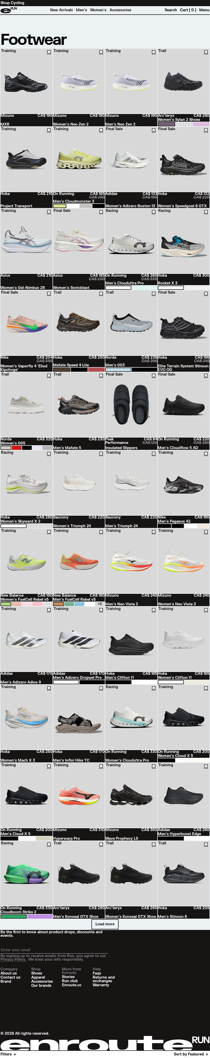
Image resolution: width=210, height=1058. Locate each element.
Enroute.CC (71, 985)
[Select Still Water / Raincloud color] (79, 604)
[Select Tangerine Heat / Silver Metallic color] (58, 604)
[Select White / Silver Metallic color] (47, 604)
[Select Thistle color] (37, 448)
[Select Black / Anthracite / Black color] (178, 526)
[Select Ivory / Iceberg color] (118, 288)
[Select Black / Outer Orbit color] (79, 370)
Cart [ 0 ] (188, 10)
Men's (81, 10)
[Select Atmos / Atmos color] (184, 124)
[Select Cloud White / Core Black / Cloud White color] (66, 682)
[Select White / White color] (73, 206)
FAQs (97, 973)
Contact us (10, 977)
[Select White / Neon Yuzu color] (14, 526)
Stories (68, 977)
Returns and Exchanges (104, 979)
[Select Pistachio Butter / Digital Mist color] (69, 604)
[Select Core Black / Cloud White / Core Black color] (92, 682)
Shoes (36, 973)
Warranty (101, 985)
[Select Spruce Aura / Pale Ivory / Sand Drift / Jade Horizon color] (203, 526)
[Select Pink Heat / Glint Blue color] (27, 604)
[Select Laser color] (17, 448)
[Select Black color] (144, 370)
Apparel (38, 977)
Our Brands (41, 986)
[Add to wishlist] (48, 52)
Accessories (120, 10)
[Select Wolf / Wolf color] (86, 206)
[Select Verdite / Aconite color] (14, 917)
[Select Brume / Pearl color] (44, 838)
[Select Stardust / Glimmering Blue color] (39, 526)
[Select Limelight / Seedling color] (59, 206)
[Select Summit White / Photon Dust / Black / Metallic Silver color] (190, 526)
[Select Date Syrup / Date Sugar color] (96, 370)
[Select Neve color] (6, 448)
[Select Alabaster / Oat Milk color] (196, 682)
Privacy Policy (13, 959)
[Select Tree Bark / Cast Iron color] (62, 370)
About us (9, 973)
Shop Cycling (12, 3)
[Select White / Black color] (171, 288)
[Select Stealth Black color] (27, 448)
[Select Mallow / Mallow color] (201, 124)
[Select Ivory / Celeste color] (144, 288)
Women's (98, 10)
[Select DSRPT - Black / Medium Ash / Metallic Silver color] (164, 526)
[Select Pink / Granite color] (37, 604)
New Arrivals (61, 10)
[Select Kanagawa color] (118, 370)
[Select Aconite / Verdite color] (39, 917)
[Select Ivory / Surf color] (201, 760)
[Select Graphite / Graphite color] (166, 124)
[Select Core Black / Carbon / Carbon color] (171, 838)
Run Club (70, 981)
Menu (204, 10)
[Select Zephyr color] (47, 448)
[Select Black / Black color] (98, 206)
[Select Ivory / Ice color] (184, 760)
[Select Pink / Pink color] (17, 604)
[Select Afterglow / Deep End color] (6, 604)
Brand (6, 981)
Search (171, 10)
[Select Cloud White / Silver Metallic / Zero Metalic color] (196, 838)
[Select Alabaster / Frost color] (196, 288)
